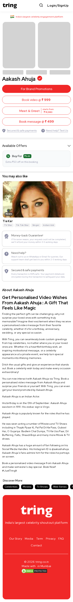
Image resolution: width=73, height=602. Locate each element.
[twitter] (36, 531)
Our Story (15, 538)
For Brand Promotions (36, 89)
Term (39, 538)
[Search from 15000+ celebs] (41, 5)
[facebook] (31, 531)
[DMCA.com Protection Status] (34, 571)
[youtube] (42, 531)
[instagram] (25, 531)
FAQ (61, 538)
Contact (36, 545)
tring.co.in (42, 562)
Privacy (51, 538)
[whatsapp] (48, 531)
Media (29, 538)
